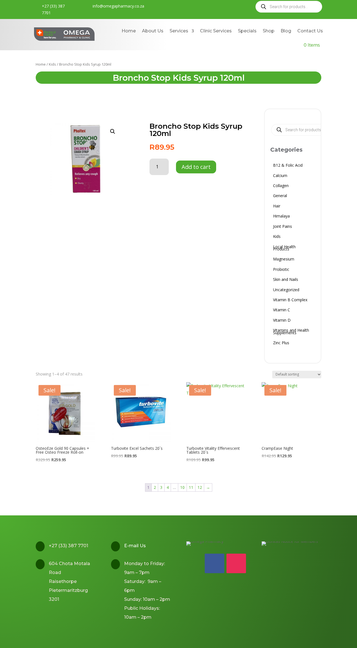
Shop (268, 31)
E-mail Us (135, 545)
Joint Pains (282, 227)
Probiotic (281, 270)
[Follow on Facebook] (214, 563)
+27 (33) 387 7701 (53, 9)
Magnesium (283, 260)
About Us (152, 31)
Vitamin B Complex (290, 300)
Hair (276, 207)
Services (179, 31)
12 (199, 487)
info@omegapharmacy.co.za (118, 6)
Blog (286, 31)
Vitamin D (282, 321)
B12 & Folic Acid (288, 166)
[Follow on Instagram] (236, 563)
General (280, 196)
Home (129, 31)
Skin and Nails (285, 280)
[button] (113, 131)
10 (182, 487)
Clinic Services (216, 31)
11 (191, 487)
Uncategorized (286, 290)
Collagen (281, 186)
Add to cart (196, 167)
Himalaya (281, 217)
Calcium (280, 176)
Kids (52, 64)
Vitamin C (281, 310)
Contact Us (310, 31)
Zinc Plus (281, 343)
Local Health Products (284, 249)
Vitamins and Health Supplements (291, 332)
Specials (247, 31)
